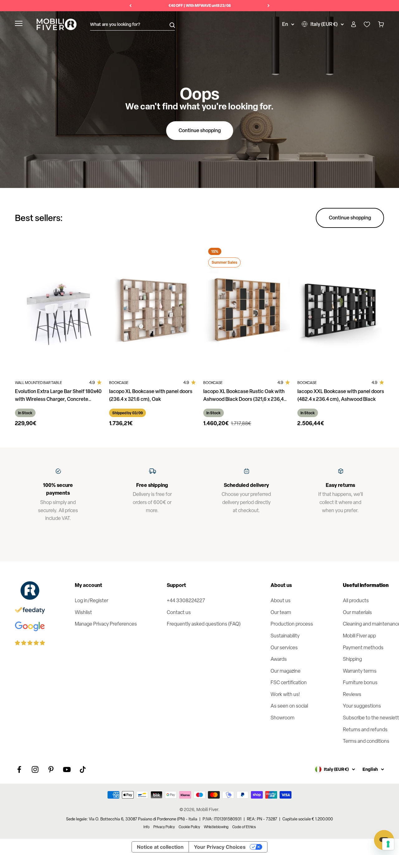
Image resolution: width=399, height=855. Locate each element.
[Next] (268, 5)
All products (356, 600)
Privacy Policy (164, 826)
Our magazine (285, 671)
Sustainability (285, 635)
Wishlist (83, 612)
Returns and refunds (365, 729)
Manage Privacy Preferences (106, 624)
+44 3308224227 (186, 600)
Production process (292, 624)
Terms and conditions (366, 741)
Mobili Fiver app (359, 635)
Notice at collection (160, 847)
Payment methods (363, 647)
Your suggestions (362, 706)
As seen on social (289, 706)
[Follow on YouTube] (67, 769)
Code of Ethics (244, 826)
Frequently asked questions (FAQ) (204, 624)
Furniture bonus (360, 682)
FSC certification (289, 682)
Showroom (283, 717)
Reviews (352, 694)
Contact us (179, 612)
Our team (281, 612)
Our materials (357, 612)
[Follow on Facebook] (19, 769)
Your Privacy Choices (220, 847)
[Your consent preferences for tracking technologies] (388, 844)
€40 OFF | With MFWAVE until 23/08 (200, 5)
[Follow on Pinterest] (51, 769)
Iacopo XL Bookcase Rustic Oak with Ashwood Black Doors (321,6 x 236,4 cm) (244, 399)
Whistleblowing (216, 826)
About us (281, 600)
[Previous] (130, 5)
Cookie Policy (189, 826)
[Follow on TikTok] (83, 769)
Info (146, 826)
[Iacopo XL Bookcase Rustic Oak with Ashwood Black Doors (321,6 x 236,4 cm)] (246, 308)
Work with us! (285, 694)
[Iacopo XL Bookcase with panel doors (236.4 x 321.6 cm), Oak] (152, 308)
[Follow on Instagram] (35, 769)
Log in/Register (91, 600)
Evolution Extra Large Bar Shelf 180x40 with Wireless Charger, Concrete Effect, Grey (58, 399)
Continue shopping (200, 130)
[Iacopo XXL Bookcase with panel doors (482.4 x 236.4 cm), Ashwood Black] (340, 308)
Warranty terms (360, 671)
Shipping (352, 659)
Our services (284, 647)
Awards (279, 659)
